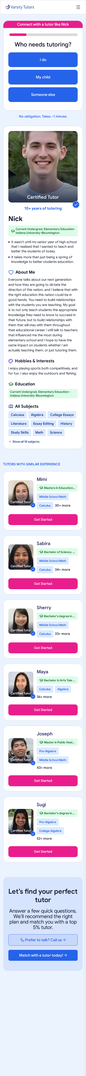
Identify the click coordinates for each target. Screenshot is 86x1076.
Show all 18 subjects (26, 441)
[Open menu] (78, 7)
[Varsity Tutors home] (19, 7)
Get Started (43, 519)
